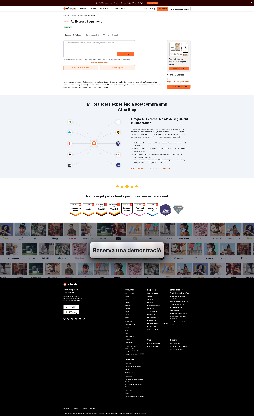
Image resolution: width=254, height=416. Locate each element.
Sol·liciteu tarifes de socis (178, 87)
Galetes (92, 408)
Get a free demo (179, 68)
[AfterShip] (70, 8)
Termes (75, 408)
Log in (145, 9)
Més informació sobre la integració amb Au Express (151, 169)
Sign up (152, 9)
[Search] (140, 9)
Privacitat (66, 408)
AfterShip (67, 15)
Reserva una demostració (127, 250)
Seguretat (84, 408)
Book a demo (162, 9)
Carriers (74, 15)
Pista (127, 54)
